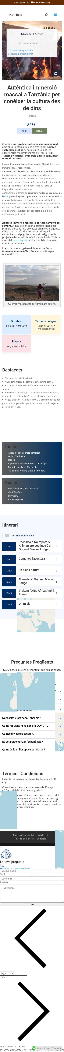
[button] (0, 864)
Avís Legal (43, 835)
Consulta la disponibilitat (20, 50)
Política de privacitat (23, 835)
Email (2, 874)
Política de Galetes (24, 838)
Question (4, 882)
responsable (20, 240)
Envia (32, 904)
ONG (5, 196)
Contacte (41, 838)
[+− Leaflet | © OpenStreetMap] (32, 635)
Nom (2, 866)
